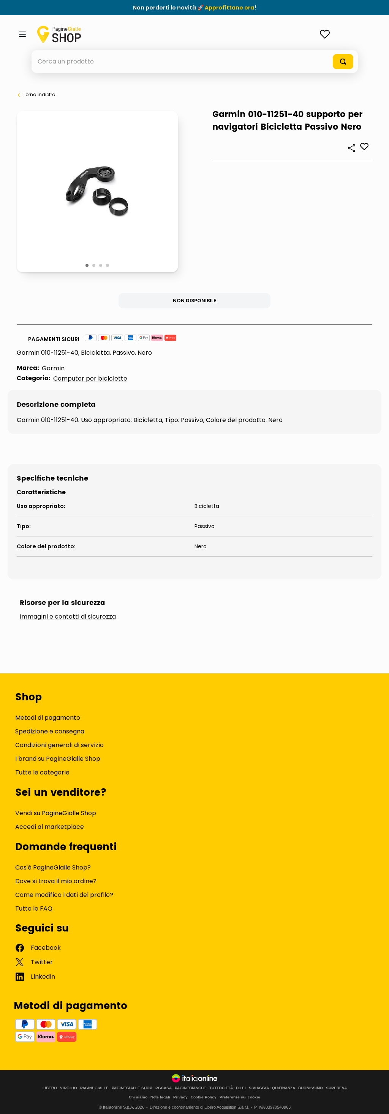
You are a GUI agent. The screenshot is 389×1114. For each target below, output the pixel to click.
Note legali (160, 1097)
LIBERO (50, 1088)
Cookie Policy (204, 1097)
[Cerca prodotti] (343, 61)
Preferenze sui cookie (240, 1097)
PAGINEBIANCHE (190, 1088)
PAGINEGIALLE (94, 1088)
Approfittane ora (229, 7)
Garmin (53, 368)
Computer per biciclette (90, 378)
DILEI (241, 1088)
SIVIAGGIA (259, 1088)
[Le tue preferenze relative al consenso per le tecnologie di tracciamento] (375, 1100)
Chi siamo (138, 1097)
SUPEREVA (336, 1088)
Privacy (180, 1097)
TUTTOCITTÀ (221, 1088)
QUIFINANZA (283, 1088)
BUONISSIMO (310, 1088)
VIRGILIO (68, 1088)
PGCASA (163, 1088)
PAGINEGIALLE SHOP (132, 1088)
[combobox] (195, 61)
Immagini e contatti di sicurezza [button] (68, 616)
